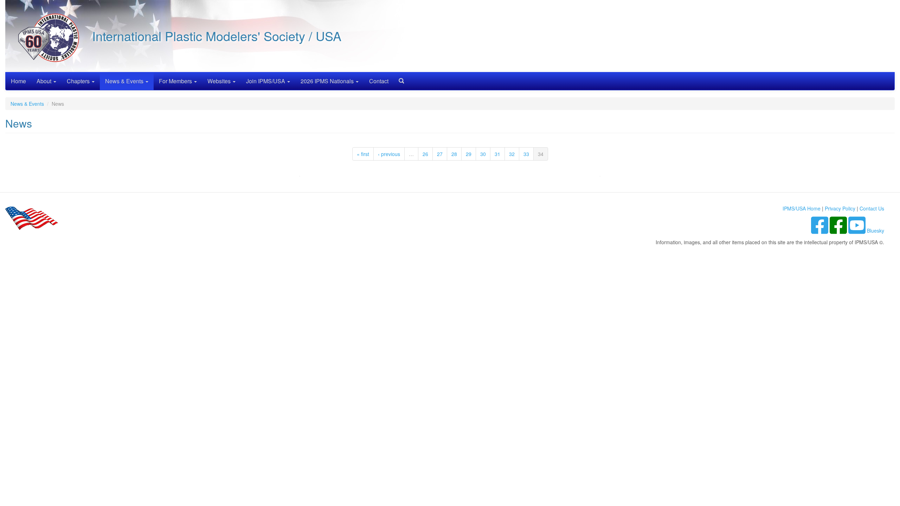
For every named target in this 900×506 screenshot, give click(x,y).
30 (483, 153)
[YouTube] (857, 230)
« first (363, 153)
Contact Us (872, 208)
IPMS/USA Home (802, 208)
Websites (219, 81)
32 (512, 153)
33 (526, 153)
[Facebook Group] (820, 230)
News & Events (125, 81)
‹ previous (389, 153)
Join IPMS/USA (266, 81)
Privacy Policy (840, 208)
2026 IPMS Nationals (328, 81)
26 (425, 153)
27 (440, 153)
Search (398, 78)
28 (454, 153)
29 (468, 153)
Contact (378, 81)
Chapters (79, 81)
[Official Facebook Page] (839, 230)
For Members (176, 81)
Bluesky (875, 230)
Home (18, 81)
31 (497, 153)
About (45, 81)
